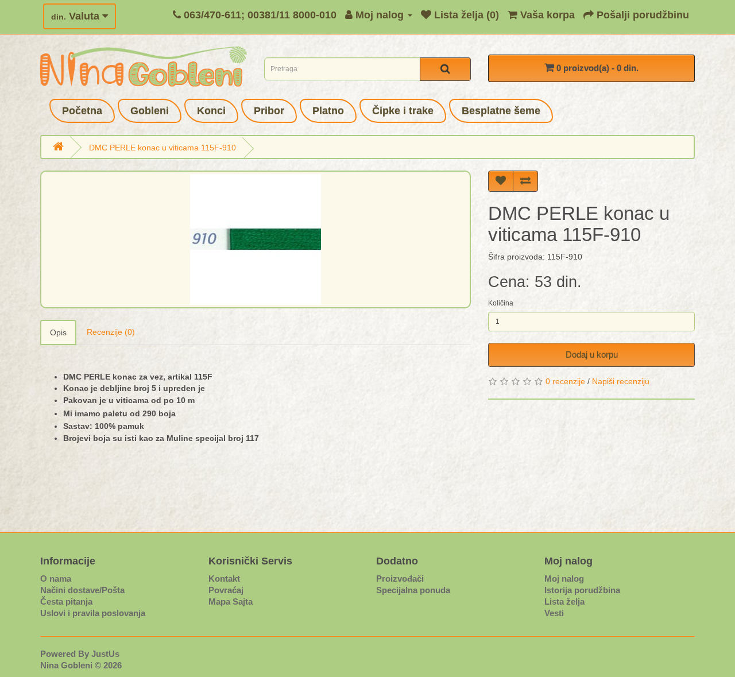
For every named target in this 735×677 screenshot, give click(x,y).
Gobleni (149, 111)
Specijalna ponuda (413, 590)
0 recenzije (565, 381)
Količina (500, 303)
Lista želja (564, 601)
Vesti (554, 613)
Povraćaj (225, 590)
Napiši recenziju (620, 381)
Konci (211, 111)
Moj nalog (564, 578)
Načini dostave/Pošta (82, 590)
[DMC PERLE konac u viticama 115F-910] (255, 239)
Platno (328, 111)
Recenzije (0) (111, 331)
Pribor (269, 111)
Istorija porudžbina (582, 590)
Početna (82, 111)
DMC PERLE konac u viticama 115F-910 (162, 147)
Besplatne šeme (501, 111)
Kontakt (224, 578)
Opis (58, 332)
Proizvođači (400, 578)
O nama (55, 578)
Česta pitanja (66, 601)
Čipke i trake (403, 111)
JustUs (105, 654)
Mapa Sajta (230, 601)
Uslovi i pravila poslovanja (92, 613)
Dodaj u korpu (592, 354)
